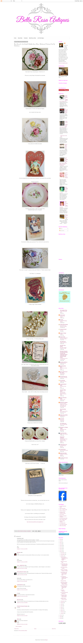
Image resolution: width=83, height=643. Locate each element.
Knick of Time (62, 336)
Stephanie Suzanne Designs (22, 606)
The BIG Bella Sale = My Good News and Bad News (64, 565)
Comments (62, 230)
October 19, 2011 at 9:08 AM (22, 581)
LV (17, 593)
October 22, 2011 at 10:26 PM (22, 602)
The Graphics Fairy (63, 310)
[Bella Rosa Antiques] (62, 500)
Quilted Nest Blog (63, 453)
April (62, 608)
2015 (61, 545)
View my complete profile (63, 63)
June (62, 605)
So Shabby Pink (62, 523)
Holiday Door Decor (63, 381)
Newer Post (16, 628)
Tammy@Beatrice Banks (21, 571)
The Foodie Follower (63, 524)
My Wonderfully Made (63, 518)
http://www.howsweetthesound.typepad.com (35, 521)
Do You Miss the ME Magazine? (64, 593)
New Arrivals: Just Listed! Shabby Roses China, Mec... (64, 573)
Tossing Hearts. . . (63, 373)
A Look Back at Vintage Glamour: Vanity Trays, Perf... (64, 578)
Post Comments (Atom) (23, 630)
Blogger (46, 639)
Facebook (25, 38)
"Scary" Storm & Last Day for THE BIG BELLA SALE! (64, 558)
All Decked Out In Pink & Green (66, 111)
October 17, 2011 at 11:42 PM (22, 548)
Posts (61, 228)
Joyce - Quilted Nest (20, 565)
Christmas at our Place (63, 377)
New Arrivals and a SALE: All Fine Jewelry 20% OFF (64, 587)
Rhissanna (19, 599)
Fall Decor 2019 (62, 399)
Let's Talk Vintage (41, 38)
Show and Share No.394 (64, 450)
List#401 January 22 (63, 342)
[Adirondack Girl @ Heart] (64, 302)
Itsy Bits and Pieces (63, 362)
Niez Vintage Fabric (63, 519)
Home (15, 38)
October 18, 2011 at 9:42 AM (22, 574)
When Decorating (63, 525)
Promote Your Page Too (62, 501)
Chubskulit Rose (20, 584)
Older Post (54, 628)
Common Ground (63, 329)
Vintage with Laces (63, 444)
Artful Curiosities (62, 508)
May (61, 607)
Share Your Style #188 (63, 424)
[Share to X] (37, 531)
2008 (61, 618)
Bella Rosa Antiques (64, 402)
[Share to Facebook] (38, 531)
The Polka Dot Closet (64, 457)
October (62, 555)
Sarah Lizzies (62, 315)
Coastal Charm (63, 449)
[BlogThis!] (36, 531)
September (63, 601)
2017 (61, 542)
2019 (61, 539)
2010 (61, 615)
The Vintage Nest (63, 423)
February (62, 611)
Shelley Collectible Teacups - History (64, 570)
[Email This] (35, 531)
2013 (61, 548)
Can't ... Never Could (63, 509)
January (62, 613)
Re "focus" (61, 330)
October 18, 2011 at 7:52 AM (22, 568)
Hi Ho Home (62, 514)
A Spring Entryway (63, 363)
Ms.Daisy (18, 552)
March (62, 610)
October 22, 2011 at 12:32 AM (22, 589)
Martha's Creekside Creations (63, 516)
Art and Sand (62, 380)
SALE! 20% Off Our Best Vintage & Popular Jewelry (64, 583)
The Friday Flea (63, 341)
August (62, 602)
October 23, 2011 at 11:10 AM (22, 624)
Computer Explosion (63, 590)
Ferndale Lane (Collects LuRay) (63, 513)
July (61, 604)
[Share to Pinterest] (40, 531)
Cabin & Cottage (63, 333)
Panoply (61, 319)
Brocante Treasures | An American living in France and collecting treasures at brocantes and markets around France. (63, 354)
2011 (61, 551)
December (63, 552)
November (63, 554)
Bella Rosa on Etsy (32, 38)
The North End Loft (63, 376)
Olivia (18, 619)
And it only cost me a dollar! (64, 568)
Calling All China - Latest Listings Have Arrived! (64, 596)
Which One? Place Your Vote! (66, 146)
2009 (61, 616)
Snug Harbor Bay (63, 433)
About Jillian (20, 38)
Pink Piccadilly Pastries (62, 521)
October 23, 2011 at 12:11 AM (22, 615)
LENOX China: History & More (64, 599)
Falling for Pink (63, 580)
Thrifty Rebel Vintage (64, 324)
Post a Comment (19, 626)
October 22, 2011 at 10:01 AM (22, 596)
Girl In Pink (62, 418)
